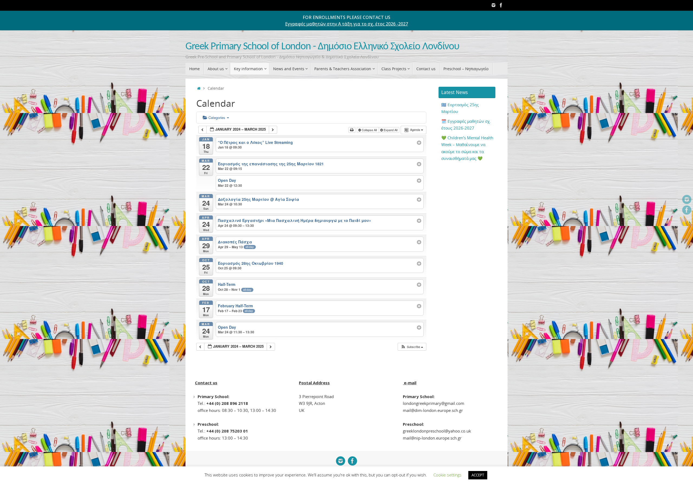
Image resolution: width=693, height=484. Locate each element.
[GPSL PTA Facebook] (501, 5)
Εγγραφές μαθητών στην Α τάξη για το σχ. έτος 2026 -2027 (346, 24)
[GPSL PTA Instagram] (493, 5)
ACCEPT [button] (478, 475)
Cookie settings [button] (447, 474)
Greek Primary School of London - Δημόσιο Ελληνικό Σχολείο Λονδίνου (322, 46)
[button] (412, 346)
